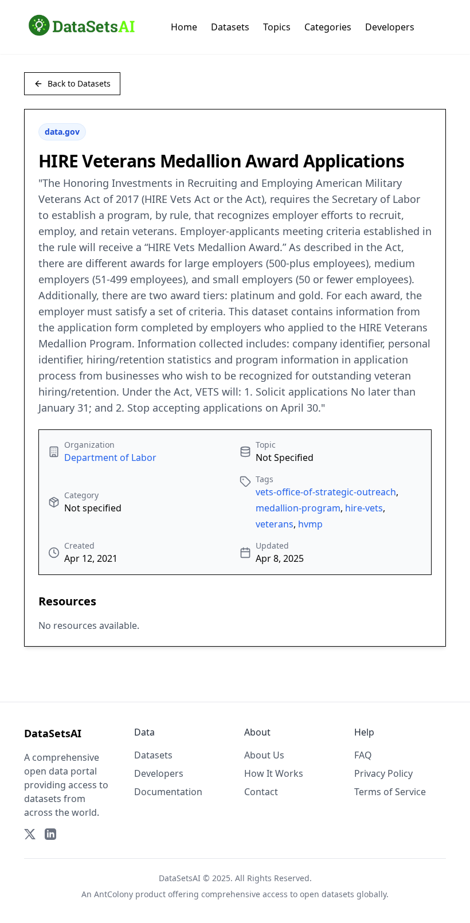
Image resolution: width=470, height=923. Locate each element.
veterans (274, 524)
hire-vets (364, 508)
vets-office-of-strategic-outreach (326, 492)
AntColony (113, 894)
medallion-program (298, 508)
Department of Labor (110, 457)
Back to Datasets (79, 83)
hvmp (310, 524)
